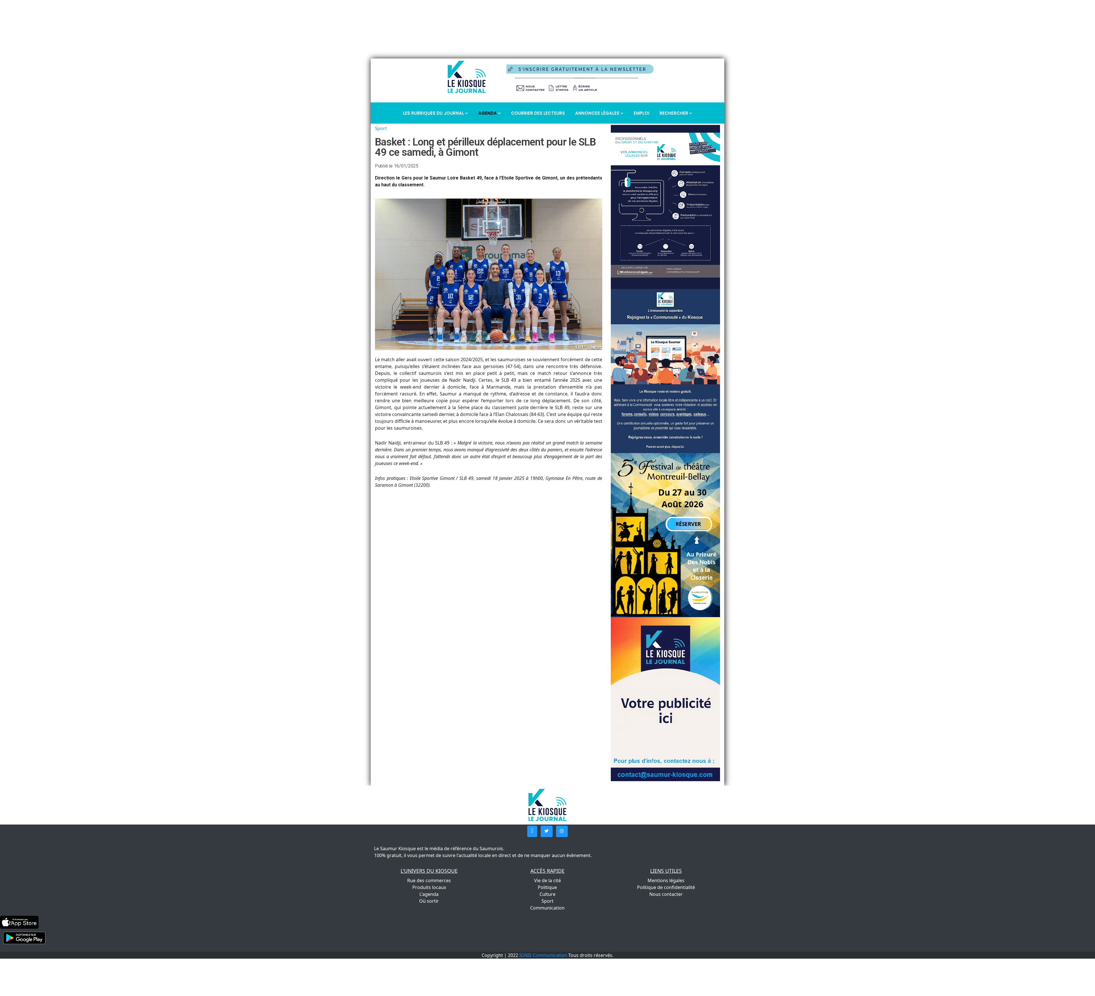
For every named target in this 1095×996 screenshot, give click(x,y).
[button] (532, 831)
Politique (547, 887)
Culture (547, 894)
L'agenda (429, 894)
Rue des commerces (429, 880)
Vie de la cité (547, 880)
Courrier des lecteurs (538, 113)
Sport (381, 128)
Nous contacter (666, 894)
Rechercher (674, 113)
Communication (547, 908)
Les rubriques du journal (434, 113)
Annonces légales (597, 113)
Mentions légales (666, 880)
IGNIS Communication (543, 955)
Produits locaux (429, 887)
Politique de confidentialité (666, 887)
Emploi (641, 113)
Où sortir (429, 901)
